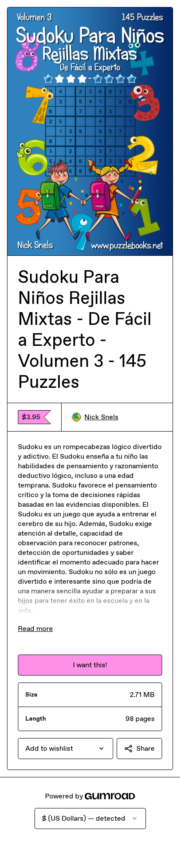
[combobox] (65, 748)
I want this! (90, 665)
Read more (35, 628)
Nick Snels (101, 417)
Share (145, 748)
